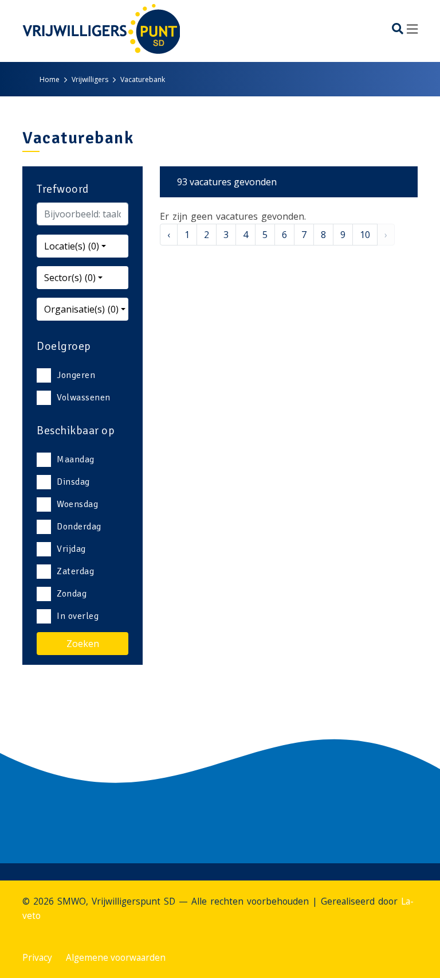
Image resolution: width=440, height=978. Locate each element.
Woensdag (77, 504)
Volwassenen (84, 397)
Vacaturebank (142, 79)
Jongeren (76, 375)
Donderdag (79, 526)
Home (50, 79)
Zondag (72, 593)
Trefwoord (63, 189)
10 (365, 234)
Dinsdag (73, 482)
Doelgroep (64, 346)
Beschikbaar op (76, 430)
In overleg (78, 616)
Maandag (76, 459)
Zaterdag (75, 571)
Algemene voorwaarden (116, 958)
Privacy (37, 958)
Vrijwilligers (90, 79)
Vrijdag (71, 549)
